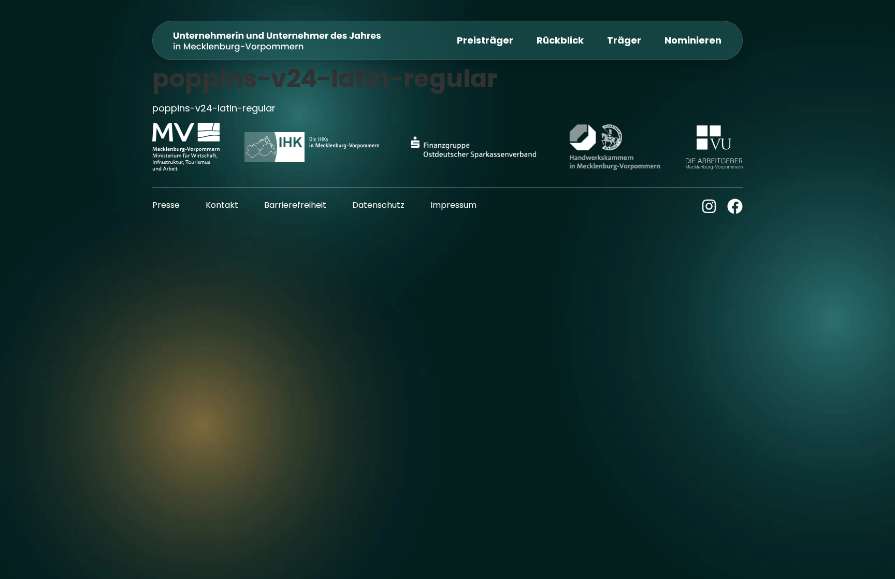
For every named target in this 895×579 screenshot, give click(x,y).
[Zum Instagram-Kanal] (709, 206)
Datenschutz (378, 205)
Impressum (453, 205)
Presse (166, 205)
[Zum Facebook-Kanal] (735, 206)
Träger (624, 40)
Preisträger (485, 40)
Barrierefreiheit (295, 205)
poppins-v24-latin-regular (214, 108)
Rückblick (560, 40)
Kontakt (222, 205)
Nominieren (693, 40)
